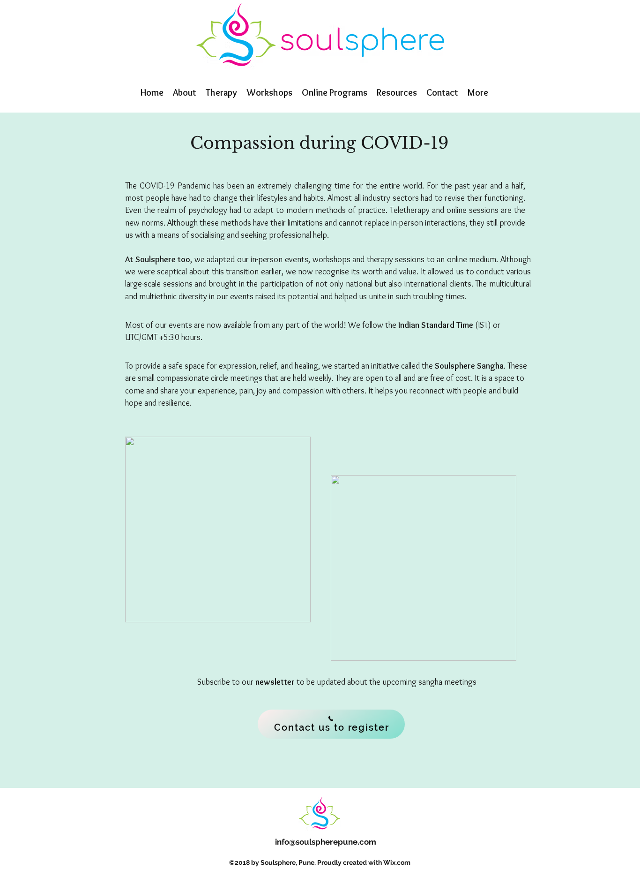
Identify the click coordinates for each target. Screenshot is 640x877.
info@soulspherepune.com (325, 842)
